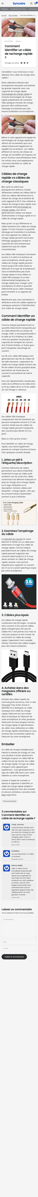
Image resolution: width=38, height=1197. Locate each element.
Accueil (4, 15)
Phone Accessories (9, 801)
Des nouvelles (13, 15)
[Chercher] (31, 3)
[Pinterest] (27, 63)
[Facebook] (21, 63)
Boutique (5, 9)
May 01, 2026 (15, 844)
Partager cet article (12, 63)
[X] (24, 63)
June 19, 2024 (15, 897)
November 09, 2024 (17, 859)
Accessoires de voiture (18, 9)
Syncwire (6, 705)
